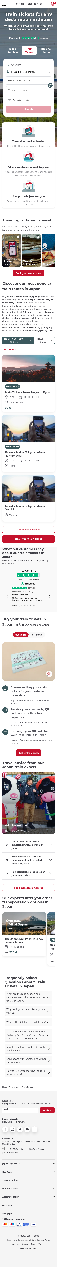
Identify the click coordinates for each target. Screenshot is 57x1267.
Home (4, 1087)
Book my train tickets (28, 752)
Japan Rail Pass (13, 50)
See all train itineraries (28, 529)
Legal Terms (33, 1235)
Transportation (15, 1087)
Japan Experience (11, 1163)
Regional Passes (46, 50)
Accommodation (10, 1196)
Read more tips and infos (28, 887)
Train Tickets (29, 50)
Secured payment (28, 1248)
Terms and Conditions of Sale (21, 1240)
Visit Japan (7, 1213)
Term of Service (38, 1244)
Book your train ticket (28, 273)
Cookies (26, 1244)
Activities (7, 1205)
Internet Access (10, 1188)
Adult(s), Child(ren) (23, 71)
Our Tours (7, 1172)
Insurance (16, 1244)
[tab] (29, 50)
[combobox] (28, 65)
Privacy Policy (43, 1240)
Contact (22, 1235)
